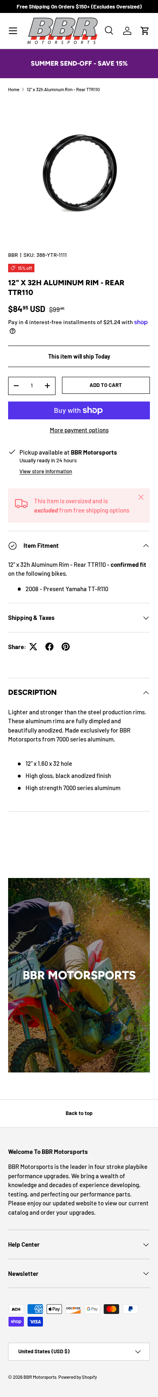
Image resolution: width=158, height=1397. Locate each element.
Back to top (79, 1113)
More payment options (79, 430)
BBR (13, 255)
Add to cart (106, 385)
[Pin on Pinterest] (66, 647)
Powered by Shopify (77, 1377)
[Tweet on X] (33, 647)
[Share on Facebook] (49, 647)
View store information (45, 471)
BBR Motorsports (39, 1377)
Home (13, 89)
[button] (145, 31)
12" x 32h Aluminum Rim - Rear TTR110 (63, 89)
